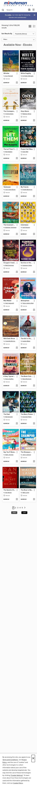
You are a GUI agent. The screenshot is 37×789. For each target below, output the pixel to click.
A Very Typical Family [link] (9, 376)
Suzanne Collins (27, 265)
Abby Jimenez (9, 455)
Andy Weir (25, 152)
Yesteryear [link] (7, 187)
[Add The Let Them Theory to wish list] (17, 158)
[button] (30, 27)
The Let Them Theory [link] (9, 149)
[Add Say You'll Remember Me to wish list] (17, 461)
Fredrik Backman (27, 189)
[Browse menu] (33, 9)
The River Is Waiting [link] (27, 490)
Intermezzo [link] (24, 225)
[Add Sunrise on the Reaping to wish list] (34, 272)
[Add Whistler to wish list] (17, 82)
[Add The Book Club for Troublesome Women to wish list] (34, 385)
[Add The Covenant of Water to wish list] (17, 234)
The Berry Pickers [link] (27, 414)
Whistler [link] (6, 73)
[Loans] (29, 10)
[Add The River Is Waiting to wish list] (34, 499)
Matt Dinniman (9, 265)
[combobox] (14, 10)
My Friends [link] (24, 187)
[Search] (3, 9)
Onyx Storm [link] (25, 111)
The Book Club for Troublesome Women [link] (27, 376)
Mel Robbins (8, 152)
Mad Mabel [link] (7, 301)
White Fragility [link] (26, 73)
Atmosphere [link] (25, 301)
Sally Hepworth (9, 303)
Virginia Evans (9, 114)
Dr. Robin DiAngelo (28, 76)
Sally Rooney (26, 227)
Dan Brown (8, 492)
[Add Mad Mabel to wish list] (17, 310)
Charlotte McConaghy (11, 341)
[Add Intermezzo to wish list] (34, 234)
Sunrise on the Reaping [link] (27, 263)
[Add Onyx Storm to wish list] (34, 120)
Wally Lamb (26, 492)
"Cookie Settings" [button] (17, 775)
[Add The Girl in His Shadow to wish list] (34, 348)
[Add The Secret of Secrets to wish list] (17, 499)
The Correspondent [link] (9, 111)
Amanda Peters (27, 417)
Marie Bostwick (27, 379)
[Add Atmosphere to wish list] (34, 310)
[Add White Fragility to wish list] (34, 82)
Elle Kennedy (9, 417)
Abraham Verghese (10, 227)
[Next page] (25, 508)
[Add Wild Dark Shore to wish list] (17, 348)
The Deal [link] (6, 414)
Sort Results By (7, 34)
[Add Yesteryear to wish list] (17, 196)
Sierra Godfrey (9, 379)
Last (24, 512)
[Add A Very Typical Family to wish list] (17, 385)
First (14, 512)
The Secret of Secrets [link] (9, 490)
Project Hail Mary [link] (27, 149)
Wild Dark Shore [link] (9, 339)
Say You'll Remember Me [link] (9, 452)
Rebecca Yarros (27, 114)
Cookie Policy (18, 783)
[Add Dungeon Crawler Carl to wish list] (17, 272)
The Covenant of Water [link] (9, 225)
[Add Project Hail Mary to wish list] (34, 158)
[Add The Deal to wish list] (17, 423)
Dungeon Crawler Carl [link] (9, 263)
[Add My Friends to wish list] (34, 196)
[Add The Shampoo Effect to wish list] (34, 461)
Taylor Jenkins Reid (28, 303)
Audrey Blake (26, 341)
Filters (5, 39)
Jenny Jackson (27, 455)
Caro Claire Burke (10, 189)
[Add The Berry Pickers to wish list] (34, 423)
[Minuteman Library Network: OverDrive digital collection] (18, 3)
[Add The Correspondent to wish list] (17, 120)
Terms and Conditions (10, 760)
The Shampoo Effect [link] (27, 452)
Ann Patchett (9, 76)
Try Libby (8, 15)
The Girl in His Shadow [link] (27, 339)
